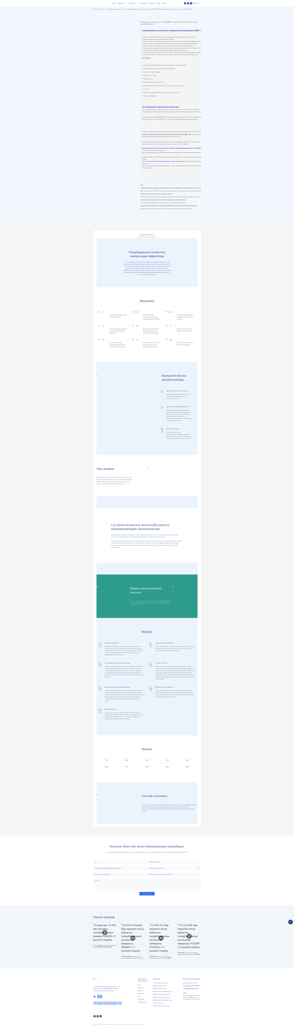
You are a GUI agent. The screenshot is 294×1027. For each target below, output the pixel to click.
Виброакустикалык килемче (160, 986)
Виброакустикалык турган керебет (161, 994)
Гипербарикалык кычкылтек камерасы (116, 9)
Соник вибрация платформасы (160, 983)
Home (95, 9)
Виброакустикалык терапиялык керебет (163, 991)
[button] (165, 3)
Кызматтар (140, 990)
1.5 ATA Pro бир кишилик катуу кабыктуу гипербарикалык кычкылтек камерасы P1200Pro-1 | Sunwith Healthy (161, 957)
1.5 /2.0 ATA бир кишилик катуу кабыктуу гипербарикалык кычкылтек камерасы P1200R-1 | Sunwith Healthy (189, 953)
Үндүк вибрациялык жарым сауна (161, 1006)
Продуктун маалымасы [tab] (147, 235)
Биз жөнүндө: (141, 993)
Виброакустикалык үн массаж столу (162, 997)
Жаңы (139, 996)
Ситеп (144, 1024)
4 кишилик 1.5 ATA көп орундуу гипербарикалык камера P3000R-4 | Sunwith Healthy (104, 946)
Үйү (139, 985)
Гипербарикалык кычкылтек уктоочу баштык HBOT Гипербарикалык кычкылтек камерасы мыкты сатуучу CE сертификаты (160, 9)
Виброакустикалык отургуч (160, 988)
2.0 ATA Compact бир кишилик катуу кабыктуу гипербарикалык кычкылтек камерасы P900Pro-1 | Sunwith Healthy (132, 957)
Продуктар (101, 9)
